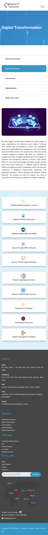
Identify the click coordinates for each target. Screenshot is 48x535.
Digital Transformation (12, 68)
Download (35, 474)
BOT (3, 444)
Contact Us (5, 470)
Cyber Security (10, 78)
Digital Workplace (11, 88)
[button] (42, 6)
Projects (4, 467)
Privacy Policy (34, 528)
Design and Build (7, 446)
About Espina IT (6, 464)
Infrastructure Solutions (12, 59)
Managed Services (7, 452)
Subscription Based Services (10, 441)
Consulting (5, 449)
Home (3, 461)
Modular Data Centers (12, 98)
